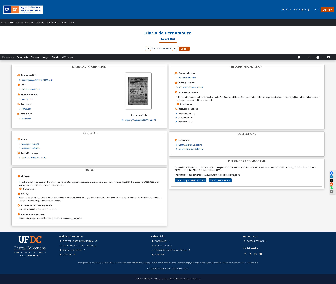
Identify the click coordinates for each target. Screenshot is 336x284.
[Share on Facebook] (333, 173)
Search (55, 57)
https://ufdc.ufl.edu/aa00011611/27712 (37, 80)
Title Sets (39, 22)
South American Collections (190, 145)
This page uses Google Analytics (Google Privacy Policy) (168, 268)
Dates (71, 22)
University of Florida (187, 78)
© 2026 (168, 279)
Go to (183, 48)
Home (4, 22)
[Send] (328, 57)
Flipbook (34, 57)
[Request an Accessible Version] (300, 57)
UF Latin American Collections (191, 87)
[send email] (333, 191)
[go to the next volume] (175, 49)
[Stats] (310, 57)
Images (45, 57)
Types (63, 22)
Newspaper (26, 118)
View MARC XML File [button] (220, 180)
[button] (316, 9)
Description (8, 57)
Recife (43, 157)
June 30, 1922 (27, 99)
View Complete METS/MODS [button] (190, 180)
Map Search (52, 22)
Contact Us (299, 9)
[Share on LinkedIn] (333, 176)
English (326, 9)
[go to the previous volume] (148, 49)
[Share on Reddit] (333, 184)
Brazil (24, 157)
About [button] (285, 9)
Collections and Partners (21, 22)
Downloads (22, 57)
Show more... (29, 189)
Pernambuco (33, 157)
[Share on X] (333, 180)
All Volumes (67, 57)
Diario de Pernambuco (31, 89)
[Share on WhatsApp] (333, 187)
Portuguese (26, 109)
